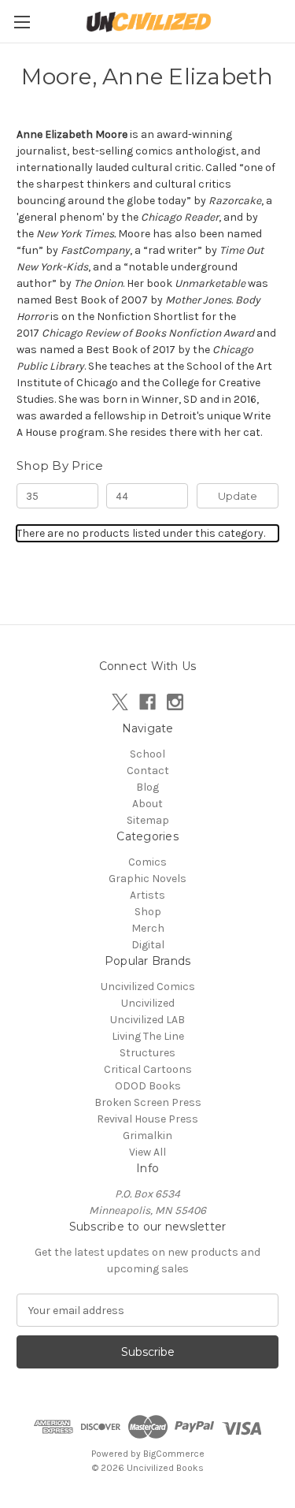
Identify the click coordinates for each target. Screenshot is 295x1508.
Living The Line (148, 1036)
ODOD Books (148, 1086)
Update (237, 496)
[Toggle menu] (21, 21)
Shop (148, 911)
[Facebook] (147, 702)
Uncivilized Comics (148, 986)
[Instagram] (175, 702)
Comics (147, 862)
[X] (120, 702)
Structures (147, 1052)
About (147, 803)
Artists (147, 895)
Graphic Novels (147, 878)
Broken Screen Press (147, 1102)
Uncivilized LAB (147, 1019)
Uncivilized (148, 1003)
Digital (147, 944)
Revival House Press (147, 1119)
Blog (147, 787)
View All (147, 1152)
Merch (147, 928)
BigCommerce (174, 1453)
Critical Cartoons (148, 1069)
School (147, 754)
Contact (148, 770)
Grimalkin (147, 1135)
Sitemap (148, 820)
